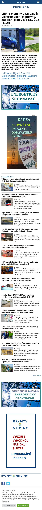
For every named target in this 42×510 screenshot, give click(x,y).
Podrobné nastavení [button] (9, 505)
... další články (36, 375)
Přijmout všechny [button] (23, 505)
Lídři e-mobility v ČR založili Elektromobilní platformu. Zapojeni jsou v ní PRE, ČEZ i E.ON (19, 76)
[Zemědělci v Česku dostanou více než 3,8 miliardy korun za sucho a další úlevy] (7, 335)
